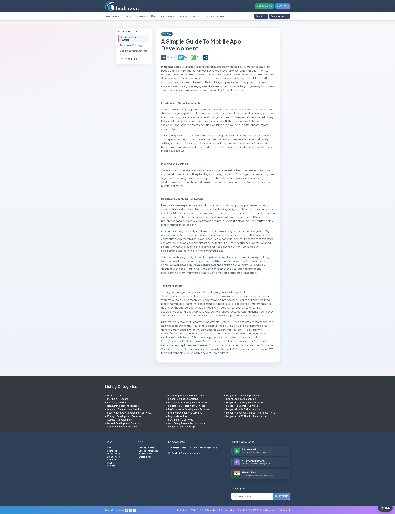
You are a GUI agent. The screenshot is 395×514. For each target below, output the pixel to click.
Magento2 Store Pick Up (181, 426)
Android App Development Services (187, 402)
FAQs (109, 463)
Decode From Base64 (149, 451)
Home (110, 447)
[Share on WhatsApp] (196, 57)
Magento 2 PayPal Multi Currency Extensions (250, 412)
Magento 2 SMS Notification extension (247, 416)
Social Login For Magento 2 (241, 398)
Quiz (128, 16)
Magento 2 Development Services (244, 402)
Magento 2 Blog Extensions (183, 398)
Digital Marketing (177, 416)
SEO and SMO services (180, 419)
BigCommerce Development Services (188, 409)
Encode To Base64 (148, 447)
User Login (282, 6)
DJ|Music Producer (117, 398)
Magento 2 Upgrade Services (242, 405)
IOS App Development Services (124, 416)
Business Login (264, 6)
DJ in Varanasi (115, 395)
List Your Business (164, 16)
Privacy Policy (227, 510)
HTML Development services (123, 405)
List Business (113, 457)
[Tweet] (183, 57)
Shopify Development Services (185, 412)
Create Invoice (146, 457)
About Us (208, 16)
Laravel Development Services (123, 423)
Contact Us (181, 510)
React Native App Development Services (129, 412)
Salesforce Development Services (186, 405)
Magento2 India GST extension (243, 409)
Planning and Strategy (131, 45)
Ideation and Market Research (130, 38)
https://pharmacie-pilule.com (180, 341)
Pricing (182, 16)
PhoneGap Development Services (186, 395)
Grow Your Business (279, 16)
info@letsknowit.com (189, 453)
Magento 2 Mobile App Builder (242, 395)
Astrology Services (117, 402)
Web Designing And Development (186, 423)
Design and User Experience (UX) (133, 52)
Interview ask (114, 16)
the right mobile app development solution (212, 257)
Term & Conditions (208, 510)
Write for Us (261, 16)
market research (240, 109)
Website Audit (145, 453)
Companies (142, 16)
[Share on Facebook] (166, 57)
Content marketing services (122, 426)
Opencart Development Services (125, 409)
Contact (222, 16)
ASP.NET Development (119, 419)
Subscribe (281, 496)
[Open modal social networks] (205, 57)
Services (195, 16)
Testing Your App (128, 58)
